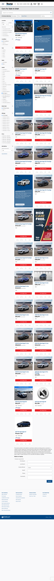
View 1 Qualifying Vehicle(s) (39, 49)
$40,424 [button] (20, 225)
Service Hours (18, 501)
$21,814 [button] (19, 71)
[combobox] (7, 150)
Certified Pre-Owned (5, 497)
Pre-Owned (4, 496)
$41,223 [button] (20, 259)
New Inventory (4, 494)
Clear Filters (24, 16)
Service (21, 3)
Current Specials (5, 501)
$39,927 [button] (20, 163)
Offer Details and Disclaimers (19, 205)
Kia (19, 16)
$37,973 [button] (20, 134)
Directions (44, 496)
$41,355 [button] (40, 375)
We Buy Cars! (31, 4)
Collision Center (34, 4)
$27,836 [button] (20, 35)
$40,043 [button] (20, 288)
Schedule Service (19, 494)
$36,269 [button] (40, 71)
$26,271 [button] (20, 403)
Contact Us (45, 494)
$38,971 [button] (40, 316)
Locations (25, 3)
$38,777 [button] (40, 97)
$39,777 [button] (40, 191)
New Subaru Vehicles (5, 506)
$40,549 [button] (40, 345)
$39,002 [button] (20, 373)
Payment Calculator (33, 494)
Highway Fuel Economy (5, 148)
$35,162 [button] (20, 316)
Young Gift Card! (38, 4)
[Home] (3, 4)
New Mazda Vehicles (5, 504)
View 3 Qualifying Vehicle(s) (20, 204)
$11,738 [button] (39, 403)
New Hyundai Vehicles (6, 503)
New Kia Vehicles (5, 508)
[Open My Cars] (41, 4)
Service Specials (19, 496)
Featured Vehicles (5, 499)
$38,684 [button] (40, 259)
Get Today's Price (23, 47)
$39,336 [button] (40, 134)
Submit (49, 481)
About (28, 3)
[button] (23, 37)
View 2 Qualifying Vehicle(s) (20, 113)
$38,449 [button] (40, 284)
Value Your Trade (32, 496)
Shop (18, 3)
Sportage (14, 16)
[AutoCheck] (18, 40)
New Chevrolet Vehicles (6, 510)
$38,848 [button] (20, 345)
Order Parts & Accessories (20, 497)
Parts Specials (18, 499)
